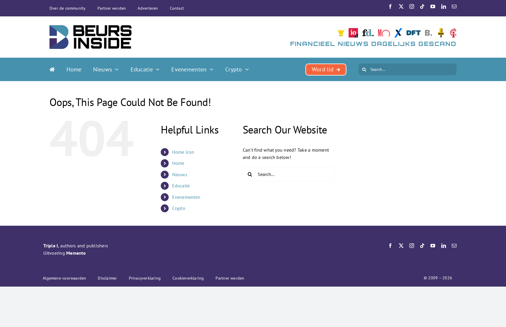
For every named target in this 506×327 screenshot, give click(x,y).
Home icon (183, 152)
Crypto (178, 208)
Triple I (50, 246)
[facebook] (390, 6)
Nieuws (179, 174)
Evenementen (186, 197)
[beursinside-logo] (90, 27)
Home (178, 163)
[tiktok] (422, 6)
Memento (76, 253)
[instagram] (411, 6)
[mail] (454, 6)
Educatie (181, 186)
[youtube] (432, 6)
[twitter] (401, 6)
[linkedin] (443, 6)
